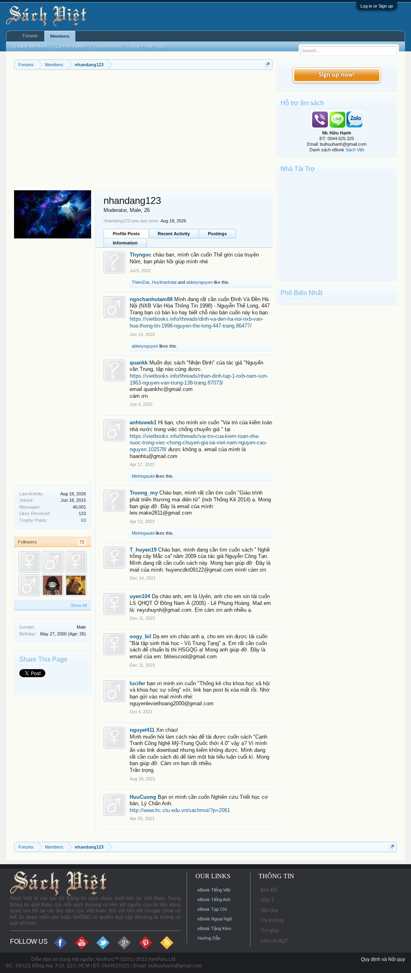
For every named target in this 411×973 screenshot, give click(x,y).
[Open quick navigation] (267, 64)
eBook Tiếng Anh (213, 899)
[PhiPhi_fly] (76, 562)
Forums (30, 35)
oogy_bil (140, 636)
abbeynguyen (199, 282)
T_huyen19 (143, 550)
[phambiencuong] (52, 562)
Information (125, 242)
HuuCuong (143, 797)
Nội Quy (269, 910)
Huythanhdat (164, 282)
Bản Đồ (268, 890)
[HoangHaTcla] (76, 585)
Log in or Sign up (376, 6)
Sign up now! (337, 75)
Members (59, 36)
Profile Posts (126, 233)
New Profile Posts (148, 46)
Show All (79, 605)
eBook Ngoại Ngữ (214, 918)
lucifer (137, 683)
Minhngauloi (143, 476)
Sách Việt (355, 149)
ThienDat (140, 282)
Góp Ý (267, 900)
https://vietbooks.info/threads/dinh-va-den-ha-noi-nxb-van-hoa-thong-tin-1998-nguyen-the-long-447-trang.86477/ (196, 322)
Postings (217, 233)
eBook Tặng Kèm (214, 928)
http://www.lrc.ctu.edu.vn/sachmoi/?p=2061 (180, 810)
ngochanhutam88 (151, 299)
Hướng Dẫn (208, 938)
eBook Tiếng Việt (213, 890)
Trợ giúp (269, 930)
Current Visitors (71, 46)
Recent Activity (174, 233)
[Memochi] (29, 585)
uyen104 (140, 596)
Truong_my (144, 493)
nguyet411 (142, 730)
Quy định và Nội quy (383, 959)
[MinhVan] (52, 585)
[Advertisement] (143, 130)
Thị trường (271, 920)
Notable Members (30, 46)
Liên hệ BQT (274, 941)
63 (83, 520)
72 (81, 541)
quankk (139, 363)
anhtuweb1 (143, 422)
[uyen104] (29, 562)
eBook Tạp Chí (212, 909)
